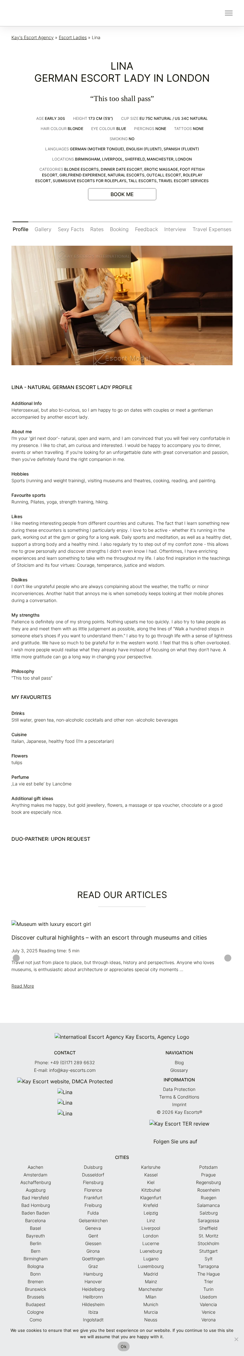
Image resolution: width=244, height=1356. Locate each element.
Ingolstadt (93, 1319)
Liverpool (150, 1228)
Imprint (179, 1104)
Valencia (208, 1304)
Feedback (146, 229)
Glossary (179, 1070)
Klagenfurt (150, 1197)
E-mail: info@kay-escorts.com (65, 1070)
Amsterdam (35, 1174)
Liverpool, (113, 159)
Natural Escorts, (127, 175)
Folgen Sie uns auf (176, 1141)
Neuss (150, 1319)
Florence (93, 1190)
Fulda (93, 1213)
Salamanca (208, 1205)
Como (36, 1319)
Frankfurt (93, 1197)
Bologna (35, 1266)
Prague (208, 1174)
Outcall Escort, (164, 175)
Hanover (93, 1281)
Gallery (43, 229)
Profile (20, 229)
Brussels (35, 1296)
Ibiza (93, 1312)
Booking (119, 229)
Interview (175, 229)
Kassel (151, 1174)
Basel (35, 1228)
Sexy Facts (71, 229)
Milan (151, 1296)
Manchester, (161, 159)
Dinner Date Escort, (122, 169)
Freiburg (93, 1205)
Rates (97, 229)
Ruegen (208, 1197)
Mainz (151, 1281)
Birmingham (36, 1258)
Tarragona (208, 1266)
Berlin (35, 1243)
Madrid (151, 1274)
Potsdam (208, 1167)
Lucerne (150, 1243)
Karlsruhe (150, 1167)
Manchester (151, 1289)
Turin (208, 1289)
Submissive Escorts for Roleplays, (90, 180)
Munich (150, 1304)
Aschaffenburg (35, 1182)
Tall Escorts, (143, 180)
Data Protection (179, 1089)
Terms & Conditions (179, 1096)
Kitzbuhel (150, 1190)
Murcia (151, 1312)
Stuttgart (208, 1251)
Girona (93, 1251)
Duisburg (93, 1167)
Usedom (208, 1296)
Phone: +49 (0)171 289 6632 (65, 1062)
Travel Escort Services (184, 180)
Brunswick (35, 1289)
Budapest (35, 1304)
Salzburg (209, 1213)
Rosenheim (208, 1190)
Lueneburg (151, 1251)
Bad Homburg (35, 1205)
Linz (151, 1220)
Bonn (35, 1274)
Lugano (151, 1258)
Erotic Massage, (162, 169)
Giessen (93, 1243)
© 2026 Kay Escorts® (179, 1112)
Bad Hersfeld (35, 1197)
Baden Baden (36, 1213)
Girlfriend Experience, (83, 175)
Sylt (209, 1258)
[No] (236, 1339)
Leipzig (151, 1213)
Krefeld (150, 1205)
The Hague (208, 1274)
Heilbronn (93, 1296)
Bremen (36, 1281)
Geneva (93, 1228)
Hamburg (93, 1274)
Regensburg (208, 1182)
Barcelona (35, 1220)
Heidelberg (93, 1289)
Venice (208, 1312)
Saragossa (208, 1220)
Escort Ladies (73, 37)
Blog (179, 1062)
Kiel (150, 1182)
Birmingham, (88, 159)
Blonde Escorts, (82, 169)
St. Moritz (208, 1235)
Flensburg (93, 1182)
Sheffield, (136, 159)
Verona (208, 1319)
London (183, 159)
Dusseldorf (93, 1174)
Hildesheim (93, 1304)
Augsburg (35, 1190)
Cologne (35, 1312)
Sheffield (208, 1228)
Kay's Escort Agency (32, 37)
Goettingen (93, 1258)
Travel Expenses (212, 229)
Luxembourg (151, 1266)
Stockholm (208, 1243)
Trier (208, 1281)
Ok (123, 1346)
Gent (93, 1235)
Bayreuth (35, 1235)
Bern (35, 1251)
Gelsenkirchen (93, 1220)
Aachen (35, 1167)
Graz (93, 1266)
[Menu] (229, 13)
